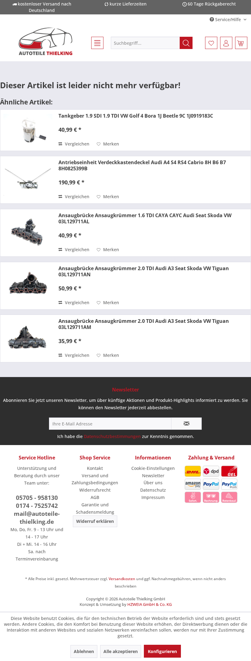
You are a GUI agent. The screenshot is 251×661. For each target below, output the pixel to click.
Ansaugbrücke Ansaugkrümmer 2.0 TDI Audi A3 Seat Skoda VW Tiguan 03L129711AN (143, 271)
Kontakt (95, 468)
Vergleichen (76, 144)
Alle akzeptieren (120, 651)
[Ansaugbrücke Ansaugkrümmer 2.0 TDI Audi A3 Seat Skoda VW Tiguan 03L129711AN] (27, 285)
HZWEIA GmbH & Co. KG (149, 604)
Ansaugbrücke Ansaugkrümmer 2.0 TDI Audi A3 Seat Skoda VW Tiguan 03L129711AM (143, 324)
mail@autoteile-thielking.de (37, 518)
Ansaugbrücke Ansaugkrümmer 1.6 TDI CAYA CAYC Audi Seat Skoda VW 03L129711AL (144, 218)
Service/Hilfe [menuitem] (228, 19)
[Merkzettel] (211, 43)
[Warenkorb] (241, 43)
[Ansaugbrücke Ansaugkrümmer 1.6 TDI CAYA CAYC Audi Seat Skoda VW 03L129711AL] (27, 232)
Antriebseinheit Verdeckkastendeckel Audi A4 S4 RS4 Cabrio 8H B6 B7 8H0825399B (142, 165)
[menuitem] (95, 43)
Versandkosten (122, 578)
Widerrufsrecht (95, 490)
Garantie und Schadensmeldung (95, 508)
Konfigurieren (162, 651)
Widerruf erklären (95, 521)
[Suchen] (186, 43)
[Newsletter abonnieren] (186, 423)
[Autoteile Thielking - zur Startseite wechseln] (45, 41)
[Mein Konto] (226, 43)
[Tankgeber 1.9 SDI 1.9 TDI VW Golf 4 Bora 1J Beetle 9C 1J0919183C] (27, 130)
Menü (95, 43)
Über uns (153, 482)
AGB (95, 497)
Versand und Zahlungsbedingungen (95, 479)
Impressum (153, 497)
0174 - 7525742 (37, 506)
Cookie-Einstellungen (153, 468)
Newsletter (153, 475)
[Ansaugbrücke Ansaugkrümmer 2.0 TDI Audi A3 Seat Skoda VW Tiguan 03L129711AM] (27, 338)
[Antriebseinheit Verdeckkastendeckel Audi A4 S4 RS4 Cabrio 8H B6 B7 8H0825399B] (27, 179)
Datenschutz (153, 490)
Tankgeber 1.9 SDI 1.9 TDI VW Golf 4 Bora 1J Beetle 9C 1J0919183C (135, 116)
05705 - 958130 (37, 498)
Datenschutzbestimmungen (112, 436)
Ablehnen (84, 651)
